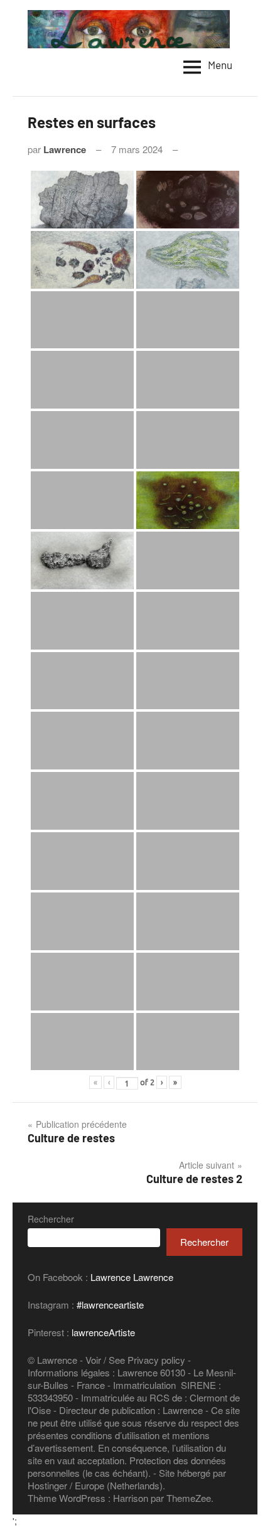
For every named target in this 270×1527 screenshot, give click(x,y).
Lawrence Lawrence (131, 1276)
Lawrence (64, 149)
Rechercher (51, 1219)
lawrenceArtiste (103, 1332)
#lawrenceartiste (110, 1304)
